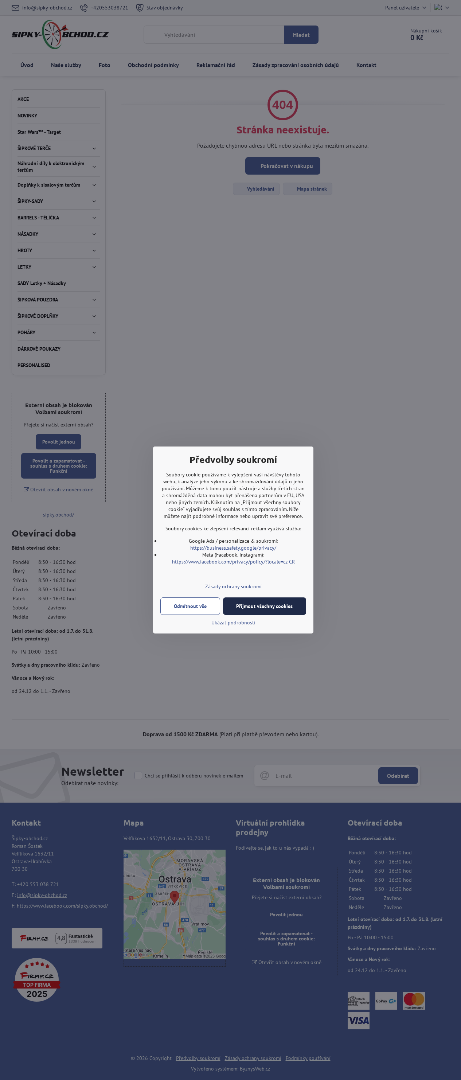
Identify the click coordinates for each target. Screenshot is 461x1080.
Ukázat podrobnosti (233, 622)
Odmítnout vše (190, 606)
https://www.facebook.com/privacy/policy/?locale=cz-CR (233, 561)
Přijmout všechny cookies (264, 606)
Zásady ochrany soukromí (233, 586)
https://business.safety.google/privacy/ (233, 548)
